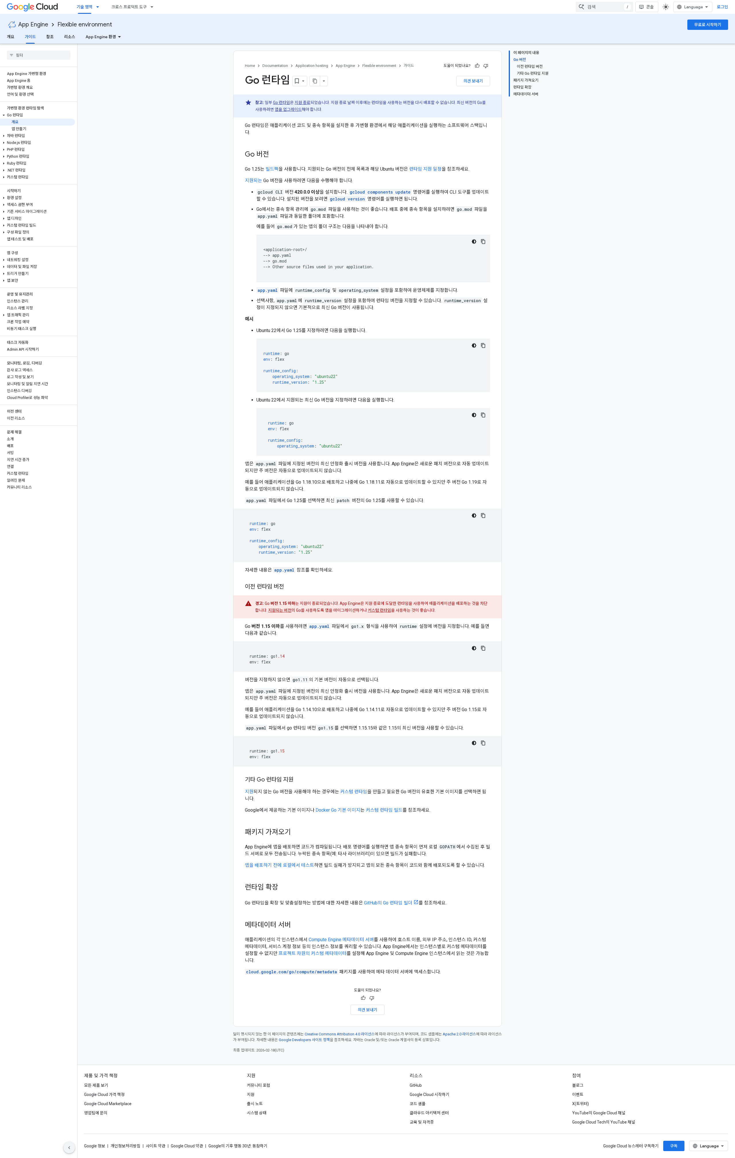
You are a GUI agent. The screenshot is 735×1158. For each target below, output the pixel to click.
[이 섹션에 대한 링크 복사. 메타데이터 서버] (296, 925)
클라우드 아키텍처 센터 (429, 1113)
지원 (249, 791)
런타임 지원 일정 (425, 169)
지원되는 (253, 180)
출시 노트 (255, 1103)
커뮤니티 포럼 (258, 1085)
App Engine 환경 (101, 36)
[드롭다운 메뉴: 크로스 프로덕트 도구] (153, 7)
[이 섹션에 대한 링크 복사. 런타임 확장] (284, 887)
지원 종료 (302, 102)
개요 (10, 36)
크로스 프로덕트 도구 (129, 6)
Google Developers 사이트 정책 (304, 1040)
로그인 (722, 7)
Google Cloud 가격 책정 (104, 1094)
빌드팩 (272, 169)
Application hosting (311, 65)
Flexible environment (84, 24)
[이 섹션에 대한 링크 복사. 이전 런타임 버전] (289, 587)
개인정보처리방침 (125, 1146)
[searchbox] (38, 55)
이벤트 (577, 1094)
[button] (37, 115)
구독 (674, 1146)
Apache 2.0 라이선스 (459, 1034)
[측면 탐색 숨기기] (69, 1147)
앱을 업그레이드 (288, 109)
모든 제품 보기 (96, 1085)
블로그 (577, 1085)
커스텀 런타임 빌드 (384, 810)
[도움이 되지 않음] (485, 65)
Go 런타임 (281, 102)
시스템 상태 (256, 1113)
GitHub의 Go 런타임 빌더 (388, 903)
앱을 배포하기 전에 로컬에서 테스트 (279, 865)
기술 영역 (84, 6)
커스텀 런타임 (379, 610)
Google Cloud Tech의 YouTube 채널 (603, 1122)
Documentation (275, 65)
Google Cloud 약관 (187, 1146)
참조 (50, 36)
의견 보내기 (473, 81)
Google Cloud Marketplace (107, 1103)
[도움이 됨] (477, 65)
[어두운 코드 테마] (474, 241)
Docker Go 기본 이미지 (338, 810)
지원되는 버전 (279, 610)
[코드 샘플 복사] (483, 241)
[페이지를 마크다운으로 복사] (315, 81)
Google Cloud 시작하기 (429, 1094)
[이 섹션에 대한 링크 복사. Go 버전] (275, 154)
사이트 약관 (155, 1146)
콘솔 (650, 6)
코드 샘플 (417, 1103)
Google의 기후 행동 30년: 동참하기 (237, 1146)
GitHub (416, 1085)
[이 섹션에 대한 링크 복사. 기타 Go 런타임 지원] (299, 780)
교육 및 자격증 (422, 1122)
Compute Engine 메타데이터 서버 (341, 939)
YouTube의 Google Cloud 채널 (598, 1113)
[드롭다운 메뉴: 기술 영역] (99, 7)
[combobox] (604, 7)
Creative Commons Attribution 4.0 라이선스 (340, 1034)
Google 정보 (94, 1146)
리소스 (69, 36)
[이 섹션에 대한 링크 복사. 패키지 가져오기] (296, 832)
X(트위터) (580, 1103)
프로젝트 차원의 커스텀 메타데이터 (312, 953)
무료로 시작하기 (707, 24)
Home (250, 65)
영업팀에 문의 (95, 1113)
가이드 (30, 36)
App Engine (33, 24)
